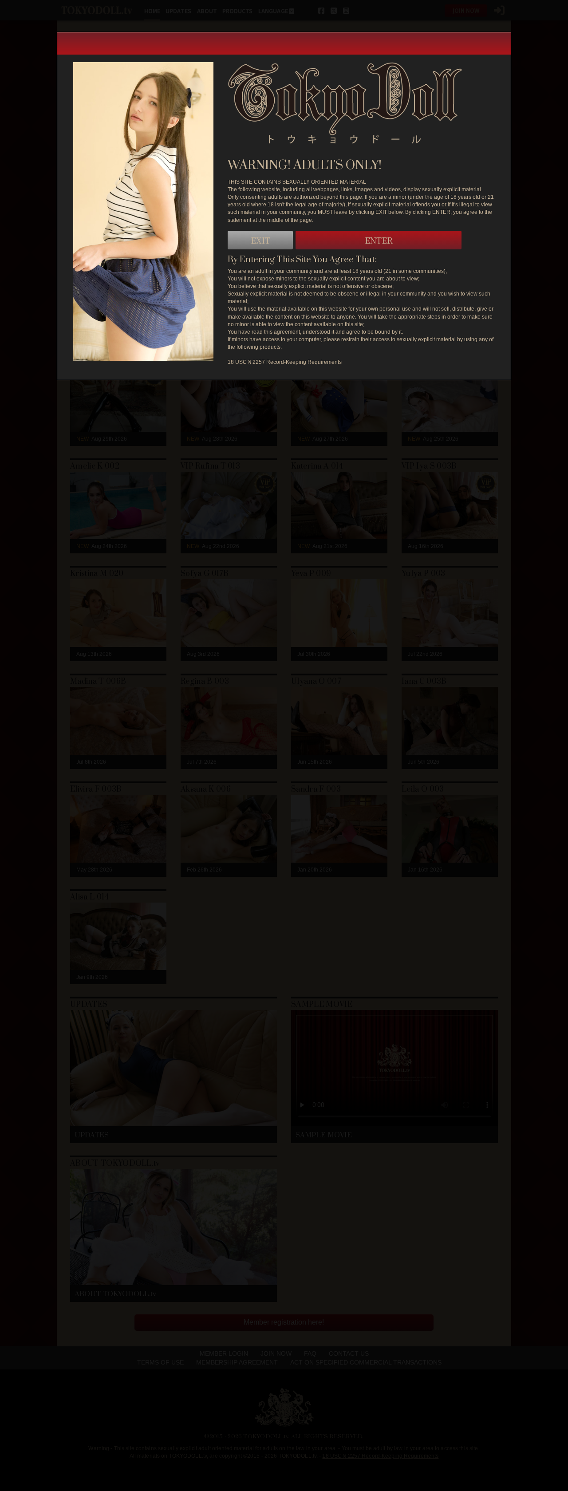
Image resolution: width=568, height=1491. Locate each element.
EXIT (260, 240)
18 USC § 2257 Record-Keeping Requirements (285, 362)
